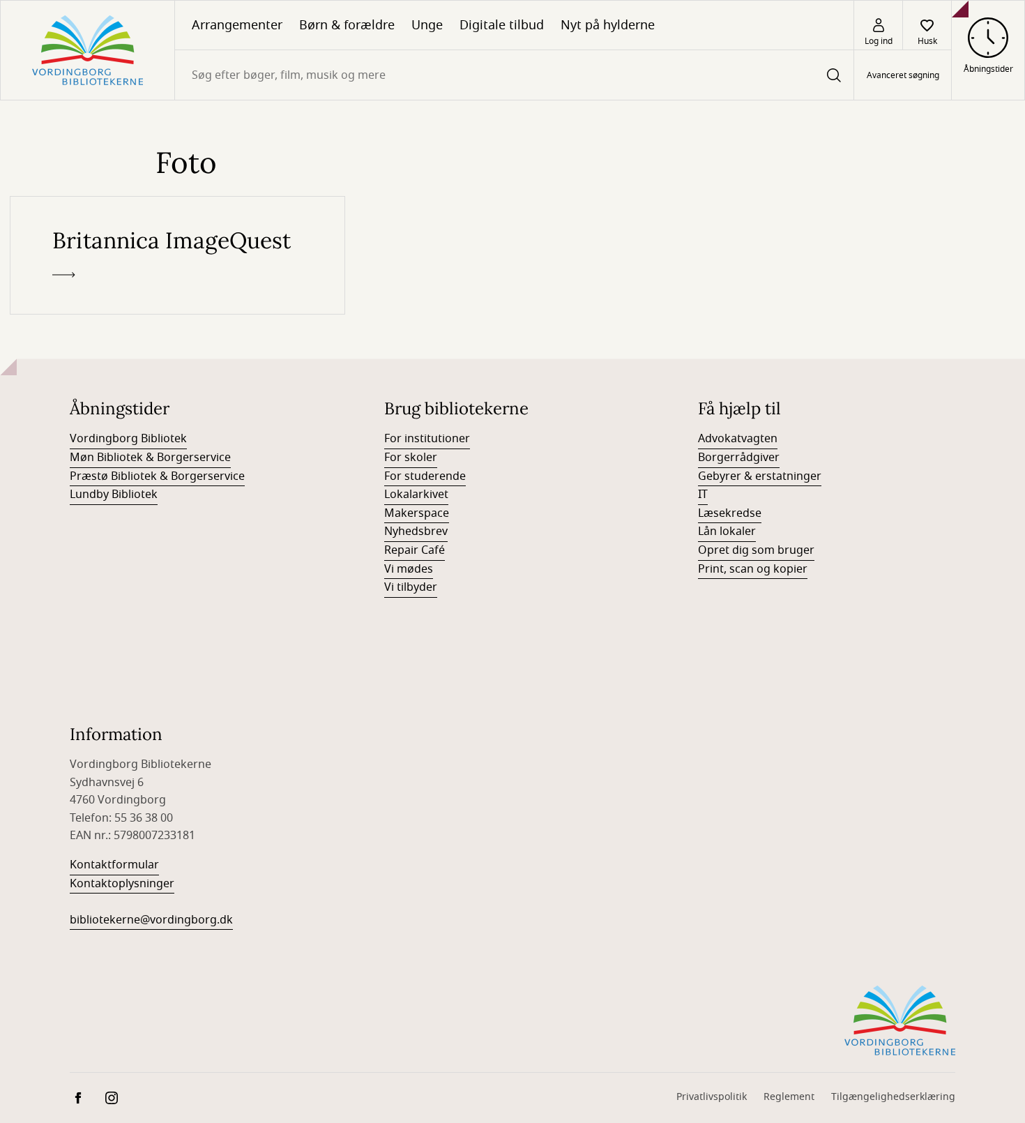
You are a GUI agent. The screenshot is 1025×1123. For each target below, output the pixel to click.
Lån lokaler (727, 531)
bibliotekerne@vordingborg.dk (151, 920)
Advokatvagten (737, 438)
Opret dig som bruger (756, 550)
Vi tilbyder (410, 587)
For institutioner (427, 438)
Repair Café (414, 550)
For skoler (410, 457)
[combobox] (514, 75)
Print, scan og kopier (752, 569)
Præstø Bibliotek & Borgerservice (157, 476)
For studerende (425, 476)
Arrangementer (237, 25)
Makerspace (416, 513)
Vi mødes (408, 569)
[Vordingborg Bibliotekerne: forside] (87, 50)
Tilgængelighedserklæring (893, 1097)
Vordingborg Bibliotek (128, 438)
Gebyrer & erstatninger (759, 476)
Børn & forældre (347, 25)
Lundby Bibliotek (114, 494)
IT (703, 494)
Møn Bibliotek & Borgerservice (150, 457)
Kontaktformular (114, 865)
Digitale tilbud (502, 25)
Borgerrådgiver (739, 457)
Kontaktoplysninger (122, 883)
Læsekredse (729, 513)
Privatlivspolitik (711, 1097)
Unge (427, 25)
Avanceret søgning (903, 75)
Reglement (789, 1097)
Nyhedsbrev (416, 531)
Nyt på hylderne (608, 25)
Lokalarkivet (416, 494)
